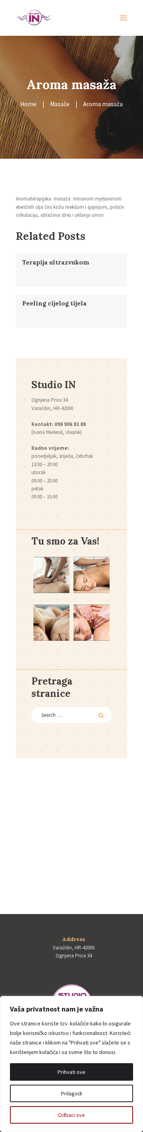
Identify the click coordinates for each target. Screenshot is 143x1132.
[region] (71, 1064)
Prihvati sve (71, 1072)
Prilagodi (71, 1093)
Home (28, 104)
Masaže (60, 104)
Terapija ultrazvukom (55, 262)
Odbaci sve (71, 1114)
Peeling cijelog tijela (54, 303)
